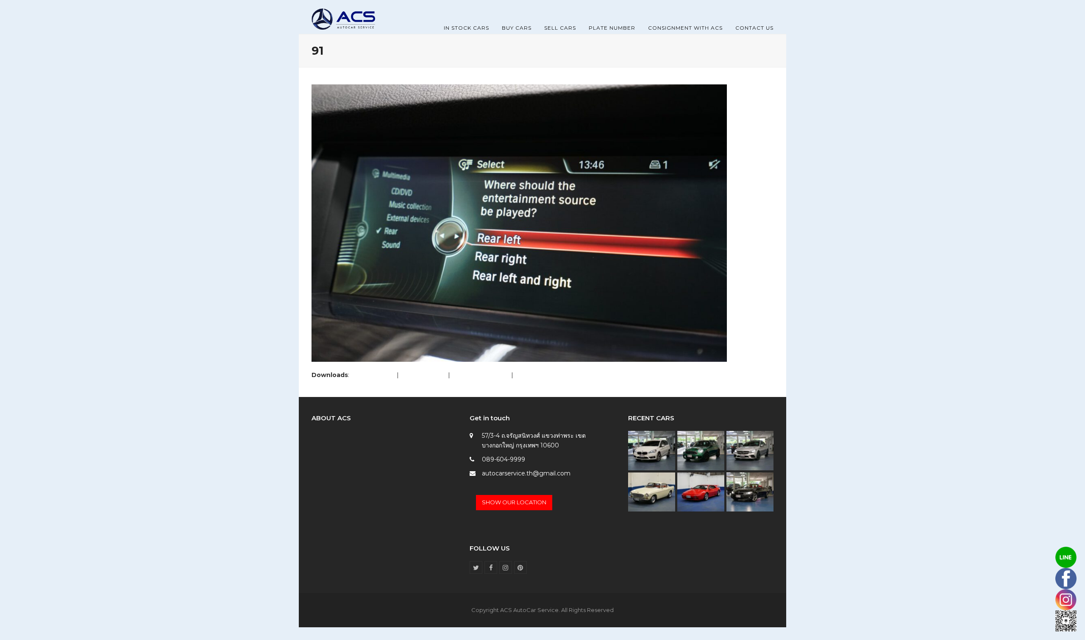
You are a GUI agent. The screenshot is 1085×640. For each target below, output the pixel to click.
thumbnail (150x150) (544, 375)
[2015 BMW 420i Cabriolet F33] (749, 491)
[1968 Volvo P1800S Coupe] (651, 491)
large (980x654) (423, 375)
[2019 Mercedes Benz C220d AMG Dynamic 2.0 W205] (749, 450)
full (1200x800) (373, 375)
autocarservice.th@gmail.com (526, 473)
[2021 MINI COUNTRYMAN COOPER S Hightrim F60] (700, 450)
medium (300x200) (480, 375)
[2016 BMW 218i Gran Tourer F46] (651, 450)
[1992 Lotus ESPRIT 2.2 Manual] (700, 491)
